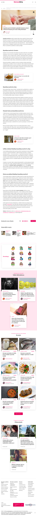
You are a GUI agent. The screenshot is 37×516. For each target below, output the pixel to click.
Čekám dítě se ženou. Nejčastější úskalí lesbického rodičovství (8, 442)
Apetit (4, 8)
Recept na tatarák (4, 484)
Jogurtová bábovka (22, 487)
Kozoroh (13, 255)
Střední (33, 375)
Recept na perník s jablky (13, 487)
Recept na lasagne (4, 488)
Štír (21, 260)
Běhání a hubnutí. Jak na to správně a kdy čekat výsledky (18, 466)
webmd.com (17, 211)
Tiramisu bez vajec (22, 486)
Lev (21, 255)
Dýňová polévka (31, 496)
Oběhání (7, 513)
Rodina (13, 316)
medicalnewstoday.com (25, 211)
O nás (2, 502)
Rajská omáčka (4, 485)
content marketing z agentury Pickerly (19, 512)
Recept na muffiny (13, 496)
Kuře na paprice (4, 490)
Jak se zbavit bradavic (30, 493)
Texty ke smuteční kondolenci (31, 490)
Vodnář (30, 260)
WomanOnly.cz (1, 8)
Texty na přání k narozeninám (31, 484)
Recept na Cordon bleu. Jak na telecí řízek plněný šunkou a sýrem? (27, 379)
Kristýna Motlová (8, 382)
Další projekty (3, 504)
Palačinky (20, 483)
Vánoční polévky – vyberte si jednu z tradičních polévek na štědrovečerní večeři (31, 233)
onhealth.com (6, 212)
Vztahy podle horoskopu (30, 486)
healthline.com (12, 212)
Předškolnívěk (17, 513)
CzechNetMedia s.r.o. (9, 511)
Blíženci (21, 250)
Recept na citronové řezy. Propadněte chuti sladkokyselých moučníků (9, 379)
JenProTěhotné (12, 513)
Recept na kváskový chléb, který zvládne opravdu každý (8, 234)
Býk (29, 250)
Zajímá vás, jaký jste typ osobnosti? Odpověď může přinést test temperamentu (27, 294)
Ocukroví (18, 514)
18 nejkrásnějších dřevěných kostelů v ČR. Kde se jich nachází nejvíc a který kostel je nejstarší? (27, 442)
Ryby (30, 266)
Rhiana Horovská (26, 358)
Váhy (30, 255)
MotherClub (3, 513)
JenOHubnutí (23, 514)
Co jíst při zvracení (31, 488)
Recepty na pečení (8, 231)
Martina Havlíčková (8, 358)
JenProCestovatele (4, 514)
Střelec (13, 250)
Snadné (15, 351)
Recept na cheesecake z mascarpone (12, 484)
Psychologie (23, 291)
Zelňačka (2, 493)
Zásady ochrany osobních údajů (5, 506)
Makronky (21, 490)
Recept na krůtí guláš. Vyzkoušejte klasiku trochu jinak (8, 403)
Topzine (21, 513)
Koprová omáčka (31, 494)
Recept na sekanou (4, 487)
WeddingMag (10, 514)
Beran (13, 260)
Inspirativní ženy (5, 291)
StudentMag (28, 513)
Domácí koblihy (22, 489)
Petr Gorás (8, 31)
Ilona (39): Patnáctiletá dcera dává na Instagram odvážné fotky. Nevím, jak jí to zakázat (18, 320)
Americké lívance (22, 484)
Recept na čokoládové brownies (14, 492)
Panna (21, 266)
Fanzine (24, 513)
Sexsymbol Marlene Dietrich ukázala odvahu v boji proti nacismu (9, 294)
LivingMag (15, 514)
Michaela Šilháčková (26, 298)
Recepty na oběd (19, 231)
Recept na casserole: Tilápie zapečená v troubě (19, 234)
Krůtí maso (5, 399)
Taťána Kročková (8, 298)
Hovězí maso (23, 375)
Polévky (28, 231)
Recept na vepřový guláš (4, 492)
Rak (12, 266)
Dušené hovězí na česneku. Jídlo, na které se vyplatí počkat (27, 403)
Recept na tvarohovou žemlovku (14, 495)
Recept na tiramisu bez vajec (13, 490)
